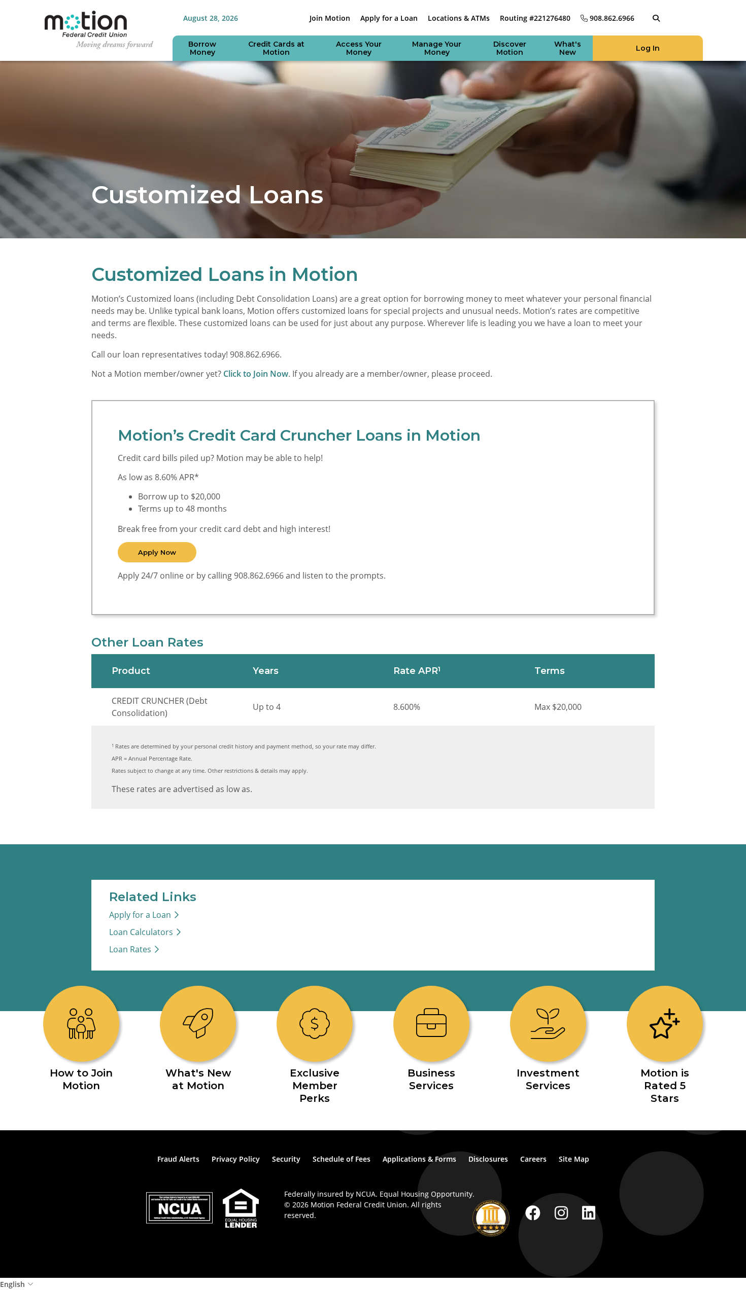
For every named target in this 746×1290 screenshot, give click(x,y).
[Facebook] (535, 1212)
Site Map (574, 1159)
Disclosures (488, 1159)
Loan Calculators (141, 932)
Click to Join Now (255, 373)
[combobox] (373, 1283)
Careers (533, 1159)
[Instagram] (563, 1212)
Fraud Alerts (178, 1159)
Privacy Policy (236, 1159)
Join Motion (330, 18)
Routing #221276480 (535, 18)
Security (286, 1159)
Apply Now (157, 552)
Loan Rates (130, 949)
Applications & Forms (419, 1159)
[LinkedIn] (588, 1212)
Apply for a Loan (389, 18)
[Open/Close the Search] (656, 18)
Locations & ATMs (459, 18)
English (12, 1284)
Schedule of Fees (341, 1159)
